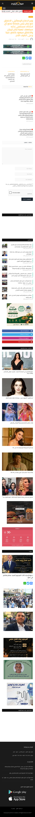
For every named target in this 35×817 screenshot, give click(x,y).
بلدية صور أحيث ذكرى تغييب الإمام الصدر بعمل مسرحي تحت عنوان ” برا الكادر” (21, 282)
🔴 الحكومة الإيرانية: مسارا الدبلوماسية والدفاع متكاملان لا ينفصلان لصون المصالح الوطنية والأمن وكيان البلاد (25, 132)
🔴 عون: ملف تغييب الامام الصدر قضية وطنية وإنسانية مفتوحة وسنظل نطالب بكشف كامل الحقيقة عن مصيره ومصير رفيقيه (25, 115)
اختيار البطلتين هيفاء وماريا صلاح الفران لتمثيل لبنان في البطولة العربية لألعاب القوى (20, 260)
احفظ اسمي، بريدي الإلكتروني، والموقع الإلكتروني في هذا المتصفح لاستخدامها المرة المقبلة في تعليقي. (19, 185)
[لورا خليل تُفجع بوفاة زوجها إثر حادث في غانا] (17, 437)
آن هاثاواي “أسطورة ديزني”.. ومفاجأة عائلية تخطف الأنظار (19, 398)
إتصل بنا (13, 808)
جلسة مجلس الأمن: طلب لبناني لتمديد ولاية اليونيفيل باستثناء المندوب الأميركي (21, 289)
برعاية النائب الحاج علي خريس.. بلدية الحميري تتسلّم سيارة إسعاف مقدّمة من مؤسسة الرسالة (20, 267)
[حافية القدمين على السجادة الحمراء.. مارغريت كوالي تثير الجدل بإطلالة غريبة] (17, 361)
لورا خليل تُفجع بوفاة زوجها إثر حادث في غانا (23, 448)
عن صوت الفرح (19, 808)
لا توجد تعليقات (11, 39)
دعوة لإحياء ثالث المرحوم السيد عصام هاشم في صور (18, 576)
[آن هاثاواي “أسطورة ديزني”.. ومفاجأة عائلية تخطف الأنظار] (17, 387)
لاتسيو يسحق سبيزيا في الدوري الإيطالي (25, 75)
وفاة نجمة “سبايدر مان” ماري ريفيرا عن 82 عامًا (22, 472)
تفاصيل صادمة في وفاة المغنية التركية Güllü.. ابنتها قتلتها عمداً (18, 497)
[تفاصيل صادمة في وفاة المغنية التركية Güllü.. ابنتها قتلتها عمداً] (17, 486)
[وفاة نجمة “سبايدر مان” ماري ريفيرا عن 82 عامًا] (17, 461)
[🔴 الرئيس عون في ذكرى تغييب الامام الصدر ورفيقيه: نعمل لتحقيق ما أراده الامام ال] (25, 92)
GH (28, 39)
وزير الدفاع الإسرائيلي (27, 64)
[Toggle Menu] (4, 8)
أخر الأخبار (30, 17)
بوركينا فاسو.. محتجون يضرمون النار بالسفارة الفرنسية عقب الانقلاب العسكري (9, 77)
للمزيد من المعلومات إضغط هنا (17, 545)
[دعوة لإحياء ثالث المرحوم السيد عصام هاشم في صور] (17, 564)
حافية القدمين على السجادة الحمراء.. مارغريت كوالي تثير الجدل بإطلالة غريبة (18, 372)
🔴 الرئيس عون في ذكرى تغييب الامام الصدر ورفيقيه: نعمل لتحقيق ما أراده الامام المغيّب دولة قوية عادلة (26, 98)
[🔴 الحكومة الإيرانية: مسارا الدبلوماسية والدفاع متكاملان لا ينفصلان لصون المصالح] (25, 126)
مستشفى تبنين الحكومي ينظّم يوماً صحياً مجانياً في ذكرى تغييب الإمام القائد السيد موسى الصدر (20, 275)
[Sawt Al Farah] (17, 3)
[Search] (2, 3)
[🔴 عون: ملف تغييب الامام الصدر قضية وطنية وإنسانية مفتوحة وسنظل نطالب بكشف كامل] (25, 108)
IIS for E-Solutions (14, 813)
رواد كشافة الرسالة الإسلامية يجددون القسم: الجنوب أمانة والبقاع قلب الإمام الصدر (21, 246)
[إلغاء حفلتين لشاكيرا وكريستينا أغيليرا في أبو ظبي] (17, 412)
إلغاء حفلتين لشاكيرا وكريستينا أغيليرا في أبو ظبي (21, 423)
